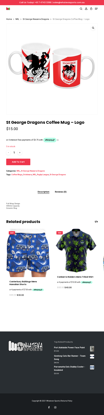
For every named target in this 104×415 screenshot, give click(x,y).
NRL (17, 19)
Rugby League (43, 175)
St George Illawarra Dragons (36, 19)
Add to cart (18, 161)
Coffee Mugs (16, 175)
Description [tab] (43, 191)
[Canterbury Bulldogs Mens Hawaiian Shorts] (28, 253)
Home (9, 19)
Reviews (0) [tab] (60, 191)
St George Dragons (58, 175)
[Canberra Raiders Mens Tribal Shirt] (76, 250)
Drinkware (27, 175)
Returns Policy (66, 401)
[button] (96, 8)
